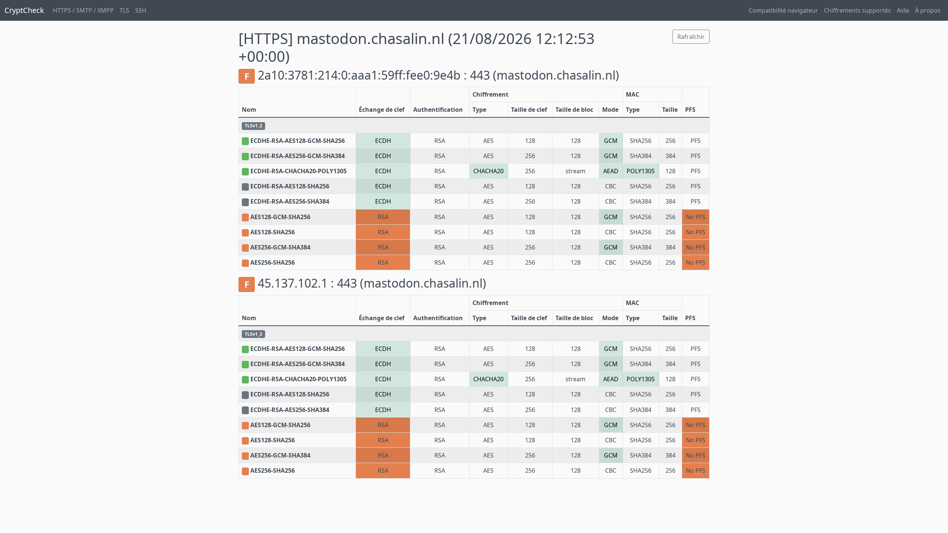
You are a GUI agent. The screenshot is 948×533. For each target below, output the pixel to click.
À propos (928, 10)
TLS (124, 10)
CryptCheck (24, 10)
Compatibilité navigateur (783, 10)
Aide (903, 10)
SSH (140, 10)
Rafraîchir (691, 37)
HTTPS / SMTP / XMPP (83, 10)
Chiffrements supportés (857, 10)
